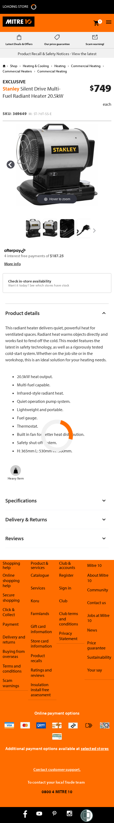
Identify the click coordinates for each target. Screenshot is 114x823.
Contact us (96, 602)
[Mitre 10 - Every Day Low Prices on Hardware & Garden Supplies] (18, 23)
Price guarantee (96, 645)
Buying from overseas (14, 654)
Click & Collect (9, 612)
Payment (11, 624)
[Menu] (108, 23)
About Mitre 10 (97, 577)
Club (63, 600)
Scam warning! (95, 44)
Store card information (41, 643)
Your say (94, 670)
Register (66, 575)
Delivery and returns (14, 639)
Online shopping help (11, 580)
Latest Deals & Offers (19, 44)
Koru (35, 600)
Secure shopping (11, 597)
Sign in (65, 588)
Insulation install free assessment (41, 690)
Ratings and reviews (41, 672)
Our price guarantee (57, 44)
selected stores (95, 748)
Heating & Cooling (36, 66)
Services (38, 588)
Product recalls (38, 658)
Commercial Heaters (18, 71)
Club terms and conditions (68, 619)
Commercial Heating (85, 66)
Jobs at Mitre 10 (98, 618)
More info (12, 263)
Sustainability (99, 657)
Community (97, 589)
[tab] (57, 313)
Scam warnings (11, 683)
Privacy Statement (68, 635)
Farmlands (40, 613)
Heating (60, 66)
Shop (13, 66)
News (92, 630)
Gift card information (41, 629)
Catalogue (40, 575)
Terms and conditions (12, 668)
